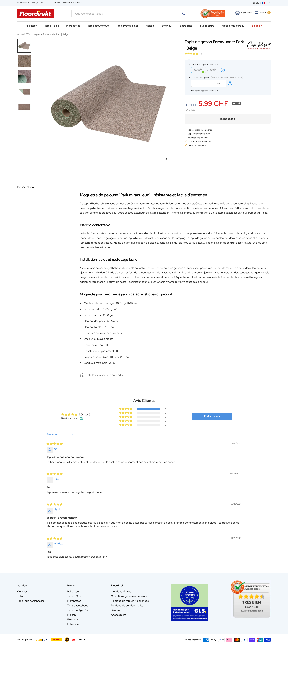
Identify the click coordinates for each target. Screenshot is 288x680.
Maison (150, 25)
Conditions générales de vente (129, 596)
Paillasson (31, 25)
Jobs (20, 596)
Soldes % (257, 25)
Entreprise (186, 25)
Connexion (246, 12)
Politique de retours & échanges (130, 600)
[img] (55, 443)
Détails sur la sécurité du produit (105, 375)
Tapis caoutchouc (98, 25)
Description (25, 187)
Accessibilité (118, 614)
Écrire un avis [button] (212, 416)
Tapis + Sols (52, 25)
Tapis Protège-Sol (127, 25)
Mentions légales (121, 591)
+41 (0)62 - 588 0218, (40, 2)
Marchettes (73, 25)
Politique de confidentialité (127, 605)
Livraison (116, 610)
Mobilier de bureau (233, 25)
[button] (192, 53)
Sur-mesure (207, 25)
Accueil (21, 34)
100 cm (197, 69)
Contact (56, 2)
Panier (265, 12)
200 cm (211, 69)
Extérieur (167, 25)
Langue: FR (260, 2)
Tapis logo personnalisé (31, 600)
